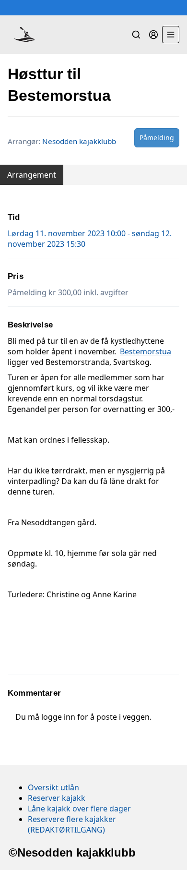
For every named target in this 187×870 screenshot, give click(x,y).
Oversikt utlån (53, 787)
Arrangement (31, 174)
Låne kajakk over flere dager (79, 808)
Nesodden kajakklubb (79, 141)
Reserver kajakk (56, 798)
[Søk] (136, 34)
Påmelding (157, 137)
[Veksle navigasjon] (170, 34)
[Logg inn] (153, 34)
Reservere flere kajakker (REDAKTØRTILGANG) (72, 824)
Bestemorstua (145, 351)
